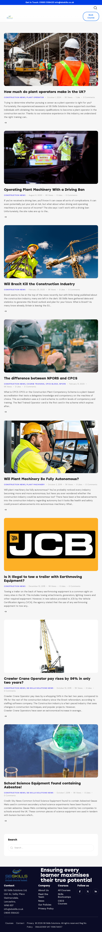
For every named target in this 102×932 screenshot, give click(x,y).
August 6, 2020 (35, 195)
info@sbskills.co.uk (64, 2)
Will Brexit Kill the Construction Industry (39, 284)
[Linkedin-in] (96, 891)
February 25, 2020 (37, 289)
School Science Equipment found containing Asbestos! (42, 785)
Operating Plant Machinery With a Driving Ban (44, 190)
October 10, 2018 (64, 688)
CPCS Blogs (52, 384)
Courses (9, 923)
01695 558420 (46, 2)
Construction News (14, 97)
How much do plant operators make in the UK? (45, 92)
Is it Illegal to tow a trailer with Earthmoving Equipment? (43, 579)
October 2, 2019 (55, 484)
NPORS (62, 384)
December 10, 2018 (37, 586)
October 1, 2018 (63, 792)
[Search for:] (51, 847)
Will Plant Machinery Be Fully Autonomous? (41, 479)
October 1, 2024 (54, 97)
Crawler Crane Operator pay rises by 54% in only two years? (47, 680)
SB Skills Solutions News (40, 688)
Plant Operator (35, 97)
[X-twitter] (88, 891)
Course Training (35, 384)
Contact (20, 923)
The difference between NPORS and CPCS (40, 378)
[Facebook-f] (80, 891)
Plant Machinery (36, 485)
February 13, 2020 (77, 384)
